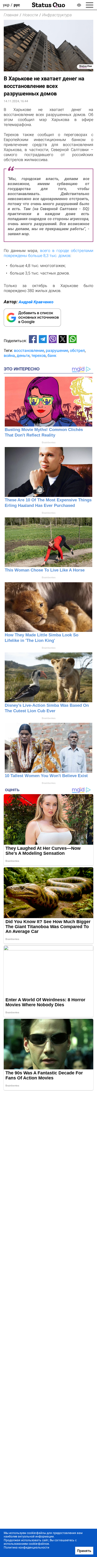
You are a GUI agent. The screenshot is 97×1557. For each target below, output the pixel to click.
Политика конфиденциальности (26, 1547)
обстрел (77, 350)
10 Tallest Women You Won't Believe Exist (46, 775)
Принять (84, 1551)
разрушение (57, 350)
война (9, 355)
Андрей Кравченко (36, 302)
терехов (38, 355)
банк (52, 355)
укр (6, 5)
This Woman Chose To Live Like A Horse (45, 570)
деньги (23, 355)
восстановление (29, 350)
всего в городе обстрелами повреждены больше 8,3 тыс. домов (48, 253)
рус (17, 5)
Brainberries (48, 442)
